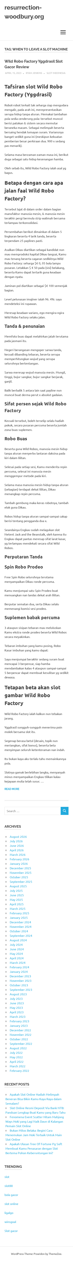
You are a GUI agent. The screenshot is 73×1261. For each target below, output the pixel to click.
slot (6, 1176)
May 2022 (16, 1057)
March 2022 (17, 1066)
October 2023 (19, 985)
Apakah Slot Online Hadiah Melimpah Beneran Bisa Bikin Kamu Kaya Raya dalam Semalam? (33, 1098)
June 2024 (17, 949)
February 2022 (19, 1070)
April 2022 (17, 1061)
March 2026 (17, 854)
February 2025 (19, 913)
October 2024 (19, 931)
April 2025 (17, 904)
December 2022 (20, 1030)
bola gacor (11, 1194)
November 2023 (20, 980)
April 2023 (17, 1012)
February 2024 (19, 967)
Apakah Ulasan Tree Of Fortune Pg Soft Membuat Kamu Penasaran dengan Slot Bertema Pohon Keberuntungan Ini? (33, 1148)
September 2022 (21, 1043)
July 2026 (16, 841)
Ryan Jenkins (34, 72)
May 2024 (16, 953)
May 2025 (16, 899)
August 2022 (18, 1048)
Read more (11, 789)
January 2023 (19, 1025)
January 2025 (19, 917)
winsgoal (10, 1221)
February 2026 (19, 859)
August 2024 (18, 940)
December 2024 (20, 922)
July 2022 (16, 1052)
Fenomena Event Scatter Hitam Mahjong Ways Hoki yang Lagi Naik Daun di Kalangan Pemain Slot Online (34, 1121)
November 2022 (20, 1034)
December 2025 (20, 868)
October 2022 (19, 1039)
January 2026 (19, 863)
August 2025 (18, 886)
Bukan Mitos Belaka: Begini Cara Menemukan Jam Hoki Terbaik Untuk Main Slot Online (33, 1134)
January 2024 (19, 971)
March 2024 (17, 962)
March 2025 (17, 908)
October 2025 (19, 877)
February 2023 (19, 1021)
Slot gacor (11, 1230)
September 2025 (21, 881)
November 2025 (20, 872)
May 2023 (16, 1007)
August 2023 (18, 994)
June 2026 (17, 845)
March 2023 (17, 1016)
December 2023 (20, 976)
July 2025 (16, 890)
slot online (11, 1203)
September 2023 (21, 989)
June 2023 (17, 1003)
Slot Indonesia (56, 72)
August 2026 (18, 836)
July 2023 (16, 998)
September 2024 (21, 935)
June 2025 (17, 895)
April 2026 (17, 850)
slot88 (8, 1185)
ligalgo (8, 1212)
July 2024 (16, 944)
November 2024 (20, 926)
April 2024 (17, 958)
